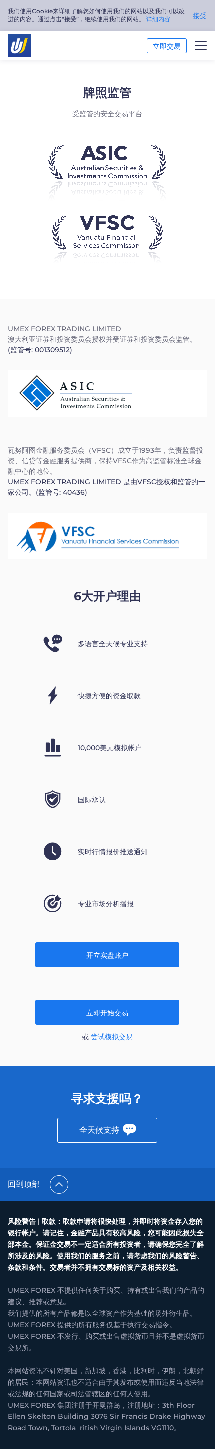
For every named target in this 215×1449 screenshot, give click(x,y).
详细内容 (158, 19)
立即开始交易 (107, 1013)
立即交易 (167, 46)
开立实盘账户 (107, 955)
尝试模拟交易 (112, 1037)
